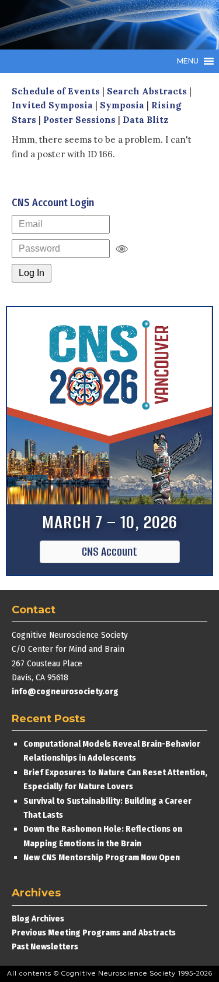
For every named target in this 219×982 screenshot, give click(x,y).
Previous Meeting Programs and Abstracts (94, 932)
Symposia (122, 105)
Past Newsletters (45, 946)
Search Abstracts (147, 91)
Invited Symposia (52, 105)
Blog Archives (38, 918)
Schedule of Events (56, 91)
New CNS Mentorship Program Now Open (101, 857)
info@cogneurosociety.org (65, 691)
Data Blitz (145, 119)
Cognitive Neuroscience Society (99, 25)
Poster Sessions (79, 119)
